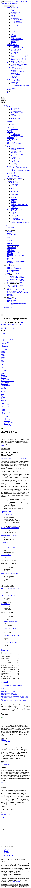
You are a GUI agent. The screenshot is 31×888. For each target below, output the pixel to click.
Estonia (3, 351)
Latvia (2, 369)
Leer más (3, 445)
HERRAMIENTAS (16, 206)
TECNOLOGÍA (11, 54)
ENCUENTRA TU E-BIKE (14, 178)
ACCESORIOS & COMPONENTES (17, 196)
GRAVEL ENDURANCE (18, 136)
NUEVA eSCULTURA (17, 19)
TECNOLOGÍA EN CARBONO (19, 55)
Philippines (3, 388)
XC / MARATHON (16, 111)
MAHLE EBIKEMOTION (18, 61)
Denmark (3, 348)
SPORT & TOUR (15, 118)
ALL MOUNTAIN (16, 115)
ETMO (12, 10)
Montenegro (4, 376)
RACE (12, 124)
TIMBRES (13, 202)
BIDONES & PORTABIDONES (19, 205)
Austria (2, 336)
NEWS (6, 224)
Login (8, 92)
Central (6, 851)
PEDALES (14, 190)
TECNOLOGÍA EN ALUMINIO (19, 57)
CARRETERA (11, 121)
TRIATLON (10, 127)
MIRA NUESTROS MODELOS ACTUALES (13, 458)
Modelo (6, 416)
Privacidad (7, 852)
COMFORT (14, 157)
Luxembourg (4, 372)
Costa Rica (3, 343)
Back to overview (5, 718)
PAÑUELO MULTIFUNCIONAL (20, 222)
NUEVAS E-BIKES (12, 7)
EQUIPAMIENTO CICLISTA (15, 209)
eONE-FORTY (15, 18)
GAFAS (13, 221)
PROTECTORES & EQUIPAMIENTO (16, 192)
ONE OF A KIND (15, 80)
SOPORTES (14, 199)
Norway (3, 387)
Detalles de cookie (23, 884)
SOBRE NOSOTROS (13, 45)
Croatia (2, 345)
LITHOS (13, 9)
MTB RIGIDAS (15, 109)
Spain (2, 401)
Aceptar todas (4, 884)
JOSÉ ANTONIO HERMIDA (19, 64)
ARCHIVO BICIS (12, 142)
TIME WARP (14, 129)
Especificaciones (8, 418)
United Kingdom (5, 412)
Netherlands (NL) (5, 379)
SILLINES (13, 188)
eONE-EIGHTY (15, 13)
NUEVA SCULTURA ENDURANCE (17, 39)
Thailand (3, 409)
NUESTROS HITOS (16, 52)
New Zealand (4, 384)
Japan (2, 366)
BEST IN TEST (15, 82)
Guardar (25, 886)
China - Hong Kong (6, 342)
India (2, 360)
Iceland (2, 358)
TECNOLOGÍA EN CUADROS (19, 58)
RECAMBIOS (14, 194)
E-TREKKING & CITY (13, 166)
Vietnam (3, 413)
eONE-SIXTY (14, 16)
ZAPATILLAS (15, 215)
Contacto (6, 849)
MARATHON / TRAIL (17, 112)
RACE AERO (14, 123)
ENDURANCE (15, 126)
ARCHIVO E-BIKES (13, 176)
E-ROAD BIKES (12, 173)
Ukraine (3, 410)
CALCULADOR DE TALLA (19, 71)
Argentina (3, 333)
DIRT (12, 34)
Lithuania (3, 370)
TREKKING (10, 138)
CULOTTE (14, 212)
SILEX (12, 43)
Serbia (2, 394)
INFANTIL (10, 141)
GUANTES (14, 217)
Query (2, 97)
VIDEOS (13, 88)
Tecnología (7, 424)
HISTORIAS (14, 83)
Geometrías (7, 419)
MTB (8, 106)
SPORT (13, 155)
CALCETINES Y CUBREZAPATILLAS (17, 219)
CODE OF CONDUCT (17, 49)
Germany (3, 355)
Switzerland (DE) (5, 404)
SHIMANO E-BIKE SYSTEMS (19, 59)
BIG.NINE (13, 31)
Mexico (3, 375)
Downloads (7, 421)
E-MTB (9, 147)
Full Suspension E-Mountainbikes (19, 148)
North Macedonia (5, 385)
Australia (3, 334)
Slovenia (3, 398)
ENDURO (13, 117)
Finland (3, 352)
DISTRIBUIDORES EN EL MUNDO (17, 289)
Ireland (2, 361)
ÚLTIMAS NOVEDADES (14, 24)
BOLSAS (13, 197)
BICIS (5, 105)
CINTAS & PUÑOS (16, 185)
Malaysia (3, 373)
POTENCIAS (14, 184)
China (2, 340)
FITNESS (10, 130)
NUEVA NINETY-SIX (17, 30)
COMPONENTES (12, 181)
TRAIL (13, 114)
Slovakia (3, 397)
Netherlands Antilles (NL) (7, 381)
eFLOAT (13, 15)
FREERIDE (14, 152)
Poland (2, 390)
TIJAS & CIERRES (16, 187)
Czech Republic (5, 346)
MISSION (13, 42)
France (2, 354)
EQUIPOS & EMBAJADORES (15, 62)
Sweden (3, 403)
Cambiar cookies (14, 884)
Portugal (3, 391)
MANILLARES (15, 182)
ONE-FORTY (14, 28)
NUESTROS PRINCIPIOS (18, 48)
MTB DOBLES (15, 108)
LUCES (13, 200)
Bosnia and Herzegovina (7, 339)
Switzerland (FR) (5, 406)
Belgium (3, 337)
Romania (3, 393)
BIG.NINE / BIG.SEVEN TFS (19, 33)
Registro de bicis (8, 855)
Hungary (3, 357)
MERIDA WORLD (12, 79)
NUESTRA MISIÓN (16, 46)
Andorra (3, 331)
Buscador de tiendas (12, 94)
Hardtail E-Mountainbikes (17, 154)
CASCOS (13, 214)
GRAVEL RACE (15, 135)
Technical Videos (8, 422)
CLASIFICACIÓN (9, 425)
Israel (2, 363)
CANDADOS (14, 208)
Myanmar (3, 378)
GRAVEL (10, 132)
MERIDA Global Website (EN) (9, 328)
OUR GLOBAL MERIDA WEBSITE (12, 323)
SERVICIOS (10, 67)
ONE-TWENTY (15, 25)
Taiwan (3, 407)
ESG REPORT (15, 51)
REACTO (13, 36)
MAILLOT (14, 211)
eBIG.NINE (14, 164)
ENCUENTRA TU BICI (14, 144)
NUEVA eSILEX (15, 21)
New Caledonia (5, 382)
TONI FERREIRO (16, 65)
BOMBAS (13, 203)
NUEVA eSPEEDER (16, 22)
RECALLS (14, 76)
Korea (2, 367)
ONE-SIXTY (14, 27)
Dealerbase (7, 854)
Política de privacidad (15, 881)
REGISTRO (14, 77)
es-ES (5, 309)
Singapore (3, 396)
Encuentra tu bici (11, 89)
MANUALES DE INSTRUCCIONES (16, 73)
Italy (2, 364)
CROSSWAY (14, 139)
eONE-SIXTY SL (15, 12)
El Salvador (4, 349)
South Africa (4, 400)
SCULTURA (14, 37)
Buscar (3, 98)
